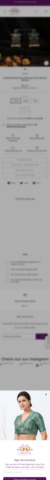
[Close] (46, 394)
